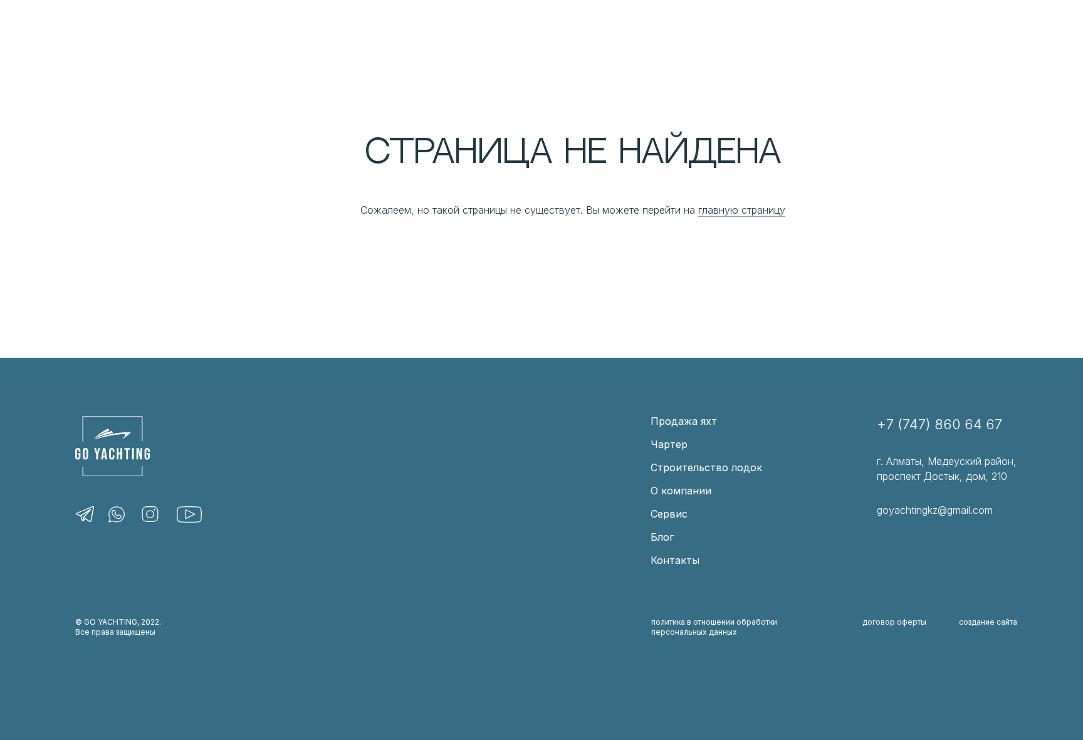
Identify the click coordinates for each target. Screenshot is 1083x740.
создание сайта (988, 622)
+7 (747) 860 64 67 (939, 424)
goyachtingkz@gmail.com (935, 510)
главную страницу (741, 210)
